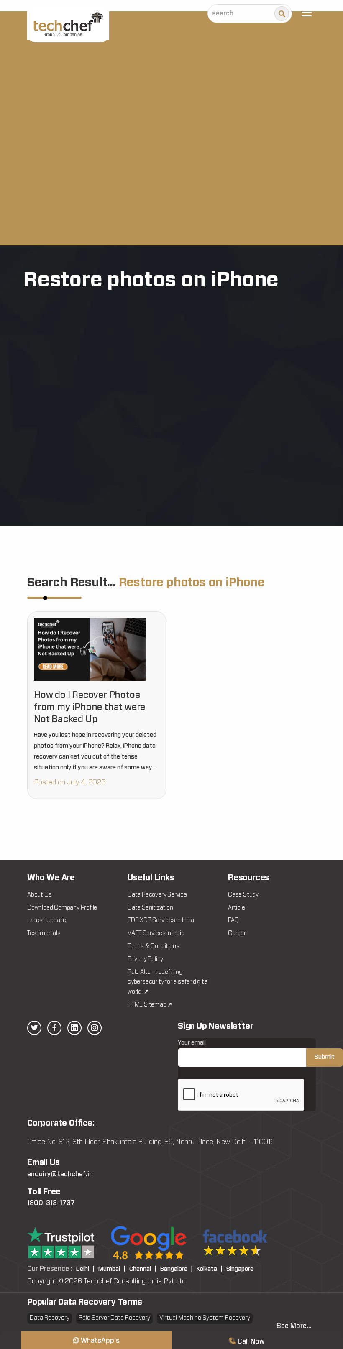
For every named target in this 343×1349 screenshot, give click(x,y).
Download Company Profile (62, 908)
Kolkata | (210, 1269)
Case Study (243, 895)
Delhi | (85, 1269)
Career (237, 933)
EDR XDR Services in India (161, 920)
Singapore (239, 1269)
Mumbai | (111, 1269)
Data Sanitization (150, 908)
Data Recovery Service (157, 895)
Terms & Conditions (153, 946)
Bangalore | (176, 1269)
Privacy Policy (145, 959)
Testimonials (44, 933)
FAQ (233, 920)
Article (236, 908)
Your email (192, 1043)
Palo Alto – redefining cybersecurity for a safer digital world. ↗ (168, 982)
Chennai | (142, 1269)
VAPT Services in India (156, 933)
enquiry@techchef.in (60, 1174)
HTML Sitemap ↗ (150, 1005)
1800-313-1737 (51, 1203)
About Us (39, 895)
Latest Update (46, 920)
